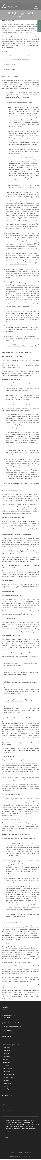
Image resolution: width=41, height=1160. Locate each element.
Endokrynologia (7, 1062)
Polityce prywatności (26, 1128)
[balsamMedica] (9, 6)
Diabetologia (6, 1048)
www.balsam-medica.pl (27, 362)
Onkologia (6, 1065)
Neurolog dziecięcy (8, 1077)
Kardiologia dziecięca (9, 1074)
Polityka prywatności (14, 1157)
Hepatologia (6, 1059)
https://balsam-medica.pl (11, 1023)
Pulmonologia (7, 1083)
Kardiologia (6, 1071)
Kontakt (12, 1152)
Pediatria (5, 1086)
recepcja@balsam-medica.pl (12, 1026)
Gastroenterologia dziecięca (11, 1045)
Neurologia (6, 1080)
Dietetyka (6, 1053)
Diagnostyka (6, 1050)
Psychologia (6, 1089)
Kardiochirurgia (7, 1068)
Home (15, 16)
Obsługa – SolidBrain (24, 1152)
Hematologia (6, 1056)
